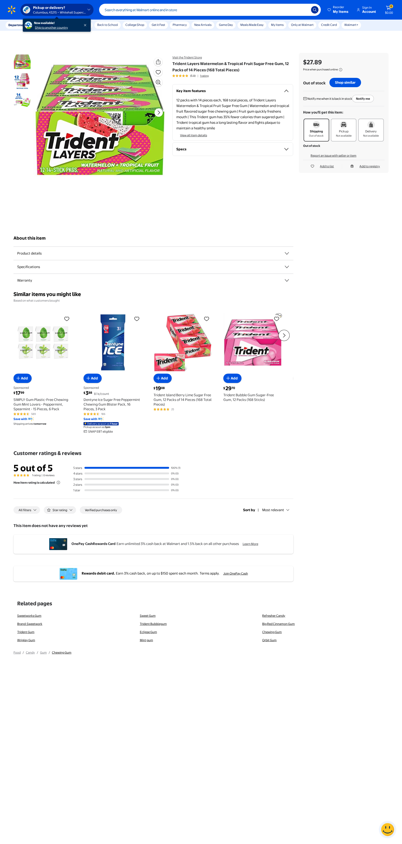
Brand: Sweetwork (29, 624)
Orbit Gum (269, 640)
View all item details (193, 135)
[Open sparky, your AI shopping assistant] (388, 830)
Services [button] (46, 25)
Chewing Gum (272, 632)
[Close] (86, 25)
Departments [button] (17, 25)
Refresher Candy (273, 615)
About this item (29, 238)
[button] (338, 10)
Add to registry (369, 166)
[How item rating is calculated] (58, 482)
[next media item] (158, 112)
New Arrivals (202, 25)
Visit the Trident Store (187, 57)
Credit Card (329, 25)
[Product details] (287, 253)
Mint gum (146, 640)
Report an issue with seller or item (333, 155)
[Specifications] (287, 267)
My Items (277, 25)
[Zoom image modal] (158, 82)
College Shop (134, 25)
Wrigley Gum (26, 640)
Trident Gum (25, 632)
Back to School (107, 25)
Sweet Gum (148, 615)
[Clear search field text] (304, 10)
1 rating (204, 75)
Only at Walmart (302, 25)
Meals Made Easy (252, 25)
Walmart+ (351, 25)
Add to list (327, 166)
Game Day (226, 25)
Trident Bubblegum (153, 624)
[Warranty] (287, 280)
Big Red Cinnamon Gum (278, 624)
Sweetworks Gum (29, 615)
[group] (190, 76)
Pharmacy (180, 25)
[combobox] (210, 10)
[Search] (314, 10)
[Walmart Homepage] (12, 10)
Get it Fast (158, 25)
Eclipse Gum (148, 632)
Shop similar (345, 82)
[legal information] (340, 70)
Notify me (363, 98)
